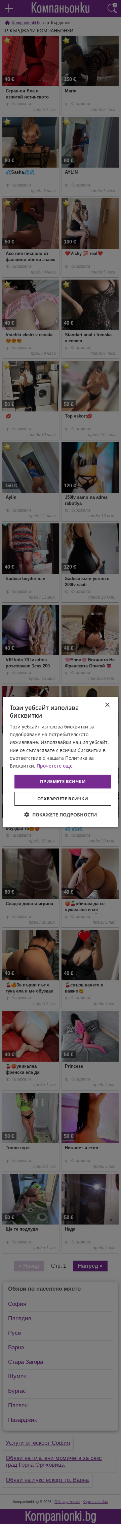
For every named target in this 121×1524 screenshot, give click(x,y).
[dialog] (60, 762)
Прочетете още (55, 766)
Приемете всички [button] (63, 781)
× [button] (107, 705)
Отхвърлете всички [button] (62, 799)
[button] (60, 814)
